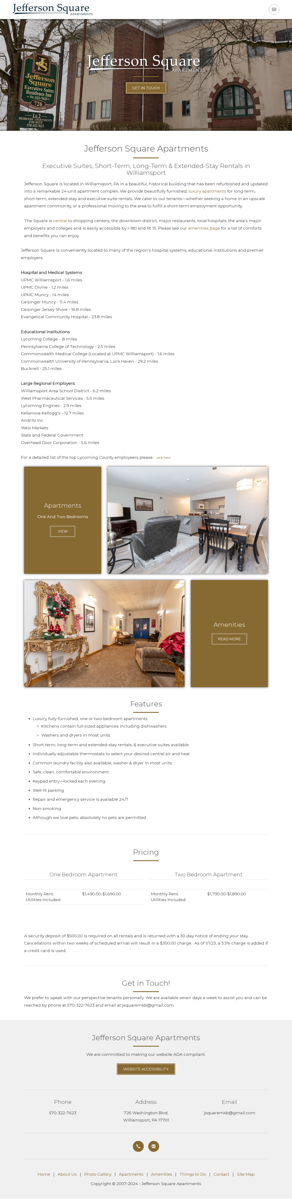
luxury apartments (207, 191)
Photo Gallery (97, 1174)
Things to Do (193, 1174)
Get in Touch (146, 88)
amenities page (204, 228)
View (63, 531)
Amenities (161, 1174)
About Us (67, 1174)
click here (163, 458)
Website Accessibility (146, 1069)
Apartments (131, 1174)
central (60, 220)
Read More (229, 639)
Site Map (246, 1174)
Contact (221, 1174)
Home (44, 1174)
